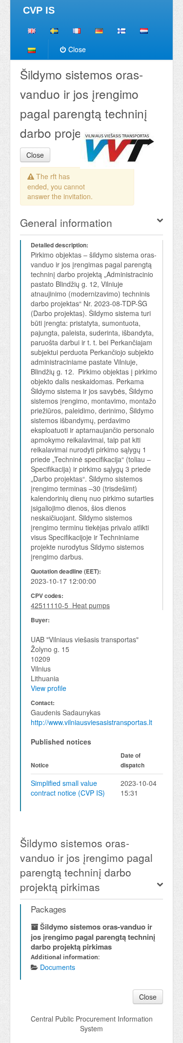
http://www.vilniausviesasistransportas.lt (91, 722)
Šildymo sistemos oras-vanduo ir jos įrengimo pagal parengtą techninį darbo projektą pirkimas (86, 865)
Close (77, 49)
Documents (57, 967)
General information (66, 222)
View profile (48, 688)
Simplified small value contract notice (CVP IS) (68, 788)
